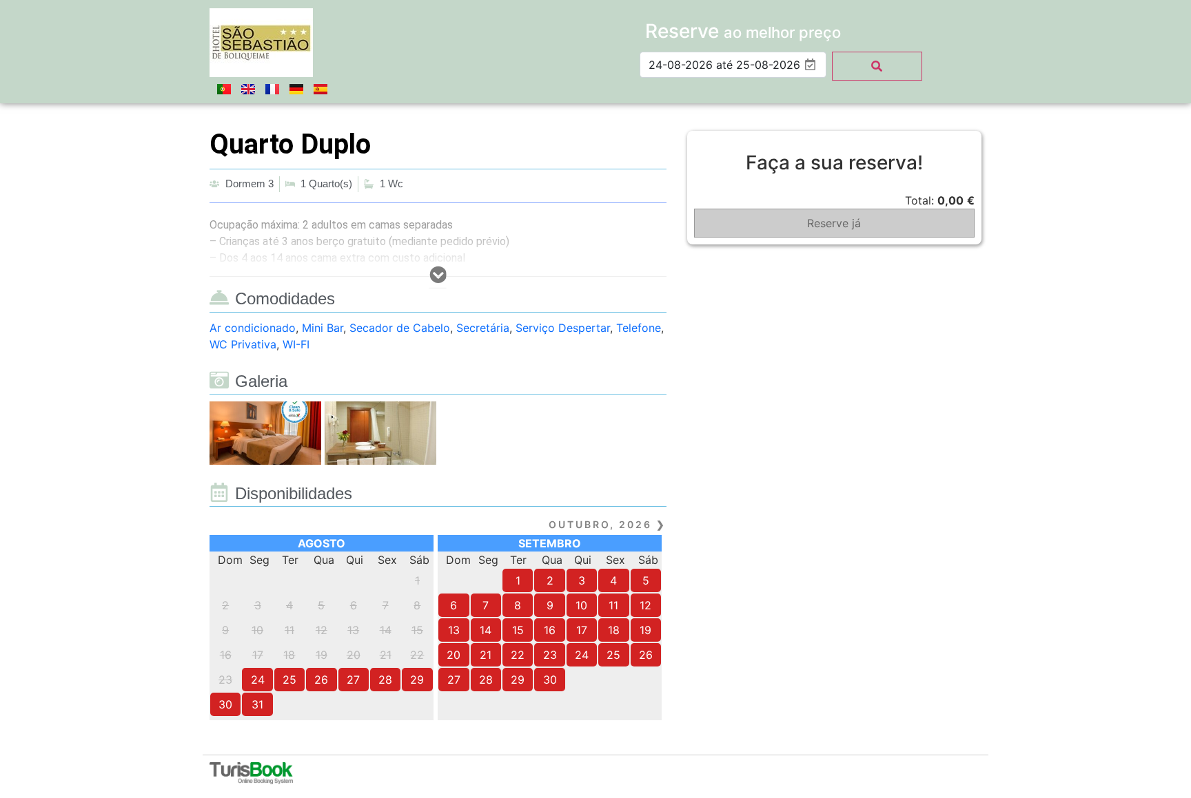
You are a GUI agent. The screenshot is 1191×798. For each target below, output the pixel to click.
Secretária (482, 328)
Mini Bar (322, 328)
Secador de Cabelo (399, 328)
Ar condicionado (253, 328)
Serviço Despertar (563, 328)
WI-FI (296, 344)
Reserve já (834, 223)
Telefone (638, 328)
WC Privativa (243, 344)
